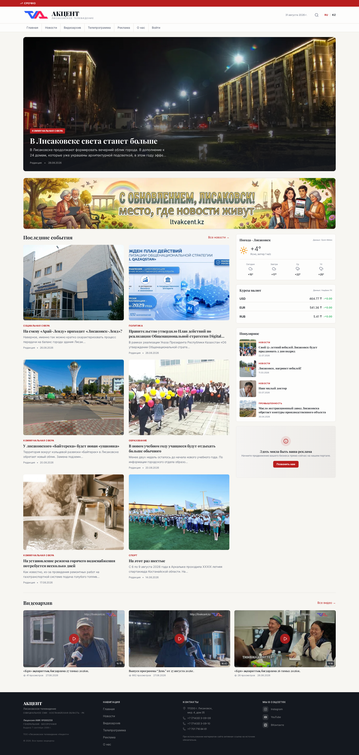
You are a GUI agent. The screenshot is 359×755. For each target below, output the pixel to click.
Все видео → (326, 602)
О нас (141, 27)
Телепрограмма (99, 27)
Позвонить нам (286, 464)
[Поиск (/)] (316, 15)
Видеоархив (72, 27)
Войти (156, 27)
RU (326, 14)
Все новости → (218, 237)
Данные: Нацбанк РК (322, 290)
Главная (32, 27)
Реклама (124, 27)
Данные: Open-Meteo (322, 240)
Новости (51, 27)
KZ (334, 14)
